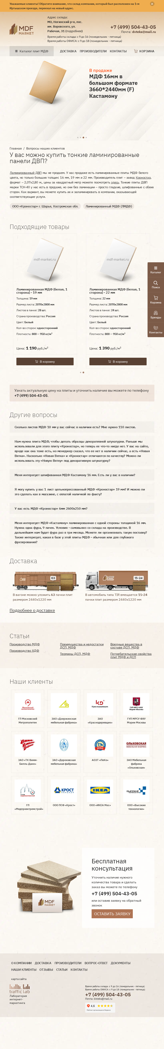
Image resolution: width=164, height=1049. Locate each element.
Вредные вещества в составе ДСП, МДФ (126, 645)
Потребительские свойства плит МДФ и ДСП (131, 655)
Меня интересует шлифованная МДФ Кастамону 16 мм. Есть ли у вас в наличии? (75, 475)
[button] (77, 137)
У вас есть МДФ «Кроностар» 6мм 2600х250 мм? (51, 508)
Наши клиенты (23, 969)
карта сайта (18, 979)
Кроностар (143, 177)
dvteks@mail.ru (144, 32)
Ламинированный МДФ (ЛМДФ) (109, 206)
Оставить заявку (112, 913)
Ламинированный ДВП (26, 173)
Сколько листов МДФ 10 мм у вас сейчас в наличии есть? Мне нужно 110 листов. (75, 427)
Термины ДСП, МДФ (75, 654)
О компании (21, 963)
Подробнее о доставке (32, 610)
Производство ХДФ (24, 651)
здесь (115, 182)
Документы (120, 963)
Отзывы (46, 969)
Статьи (61, 969)
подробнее (74, 31)
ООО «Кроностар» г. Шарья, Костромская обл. (45, 206)
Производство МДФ (25, 644)
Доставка (68, 51)
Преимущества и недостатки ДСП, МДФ (82, 645)
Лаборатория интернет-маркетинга (18, 999)
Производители (93, 51)
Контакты (118, 51)
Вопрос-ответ (96, 963)
